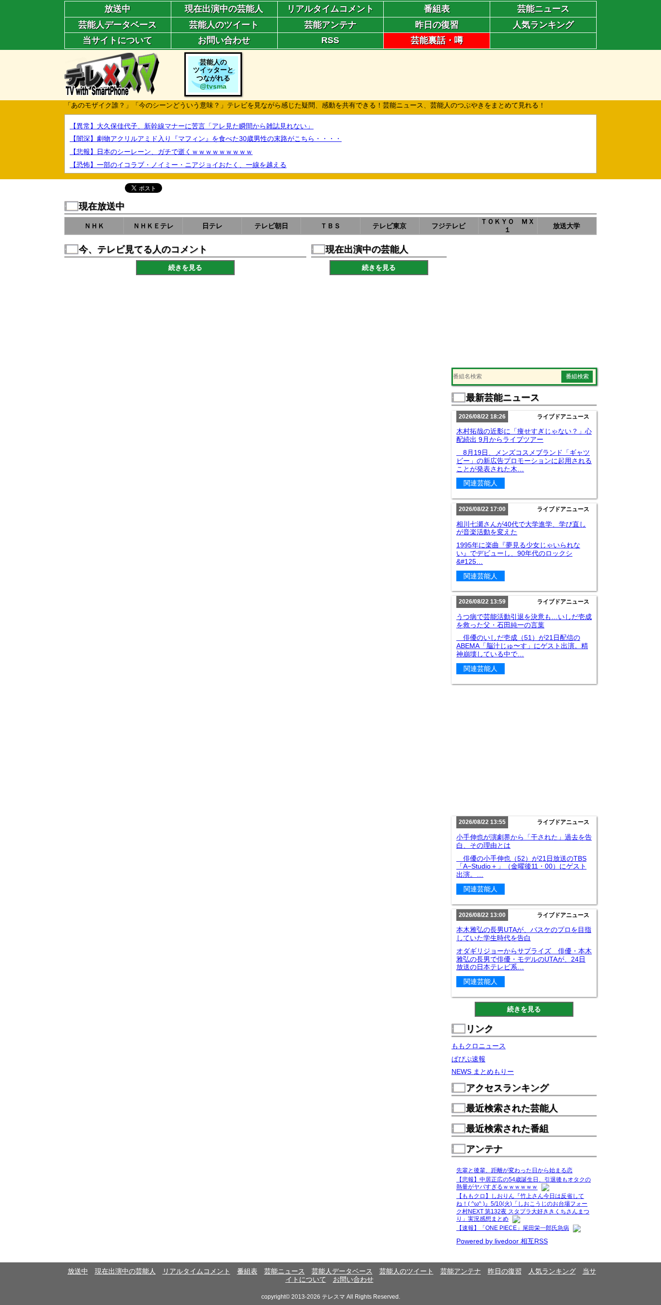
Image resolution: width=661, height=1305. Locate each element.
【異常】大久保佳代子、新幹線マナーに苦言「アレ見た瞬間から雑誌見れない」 (192, 126)
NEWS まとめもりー (482, 1071)
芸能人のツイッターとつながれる (213, 74)
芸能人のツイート (224, 25)
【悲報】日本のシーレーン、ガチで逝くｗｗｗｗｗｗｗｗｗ (161, 151)
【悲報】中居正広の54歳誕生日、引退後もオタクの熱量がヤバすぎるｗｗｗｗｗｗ (523, 1183)
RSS (330, 40)
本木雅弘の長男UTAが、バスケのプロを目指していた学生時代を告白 (523, 934)
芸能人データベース (117, 25)
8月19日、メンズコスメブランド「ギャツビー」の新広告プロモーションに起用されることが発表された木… (524, 461)
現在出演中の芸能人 (224, 9)
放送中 (118, 9)
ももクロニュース (478, 1046)
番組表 (437, 9)
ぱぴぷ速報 (468, 1059)
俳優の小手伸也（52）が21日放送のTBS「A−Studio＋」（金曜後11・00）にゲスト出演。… (521, 866)
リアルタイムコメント (330, 9)
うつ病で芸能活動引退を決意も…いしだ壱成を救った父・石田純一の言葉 (524, 621)
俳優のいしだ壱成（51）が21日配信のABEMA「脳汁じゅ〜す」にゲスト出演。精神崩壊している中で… (522, 646)
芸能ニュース (543, 9)
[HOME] (111, 91)
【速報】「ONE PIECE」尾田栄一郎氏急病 (512, 1228)
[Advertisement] (420, 74)
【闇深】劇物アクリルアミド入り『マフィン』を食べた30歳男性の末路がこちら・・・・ (206, 138)
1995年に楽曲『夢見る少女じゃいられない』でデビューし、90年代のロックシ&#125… (518, 553)
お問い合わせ (224, 40)
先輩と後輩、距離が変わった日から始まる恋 (514, 1170)
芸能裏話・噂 (437, 40)
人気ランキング (543, 25)
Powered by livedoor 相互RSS (502, 1241)
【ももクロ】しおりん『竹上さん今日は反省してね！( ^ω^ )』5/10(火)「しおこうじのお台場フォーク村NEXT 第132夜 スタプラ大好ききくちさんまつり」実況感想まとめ (522, 1207)
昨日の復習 (437, 25)
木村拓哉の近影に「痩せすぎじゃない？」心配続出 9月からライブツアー (524, 435)
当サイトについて (117, 40)
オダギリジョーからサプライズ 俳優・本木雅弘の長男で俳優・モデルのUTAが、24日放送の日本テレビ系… (524, 959)
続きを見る (185, 267)
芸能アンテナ (330, 25)
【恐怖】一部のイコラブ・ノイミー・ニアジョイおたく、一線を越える (178, 165)
